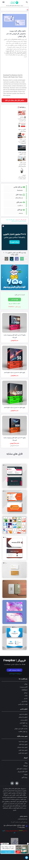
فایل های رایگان (23, 219)
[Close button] (28, 843)
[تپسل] (27, 10)
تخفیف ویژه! (8, 852)
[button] (27, 2)
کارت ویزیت (17, 219)
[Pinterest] (12, 783)
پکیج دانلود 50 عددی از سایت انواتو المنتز (14, 372)
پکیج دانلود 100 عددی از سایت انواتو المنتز (14, 407)
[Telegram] (17, 783)
